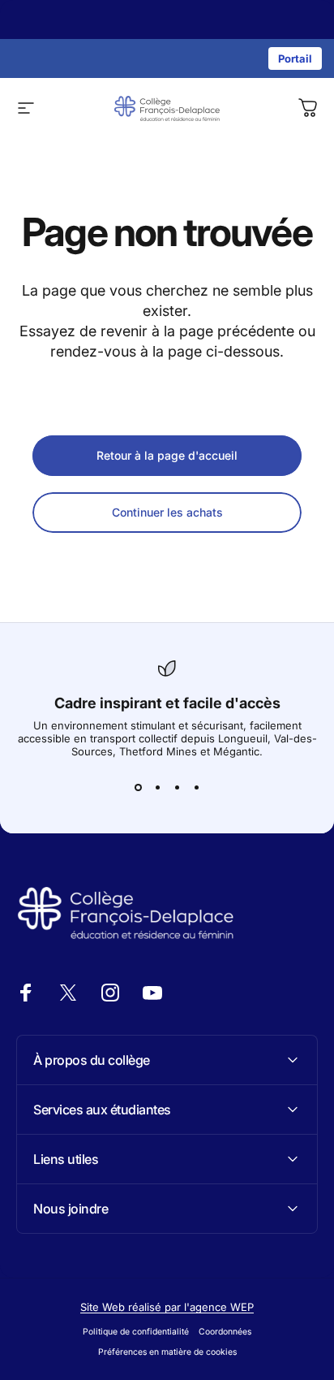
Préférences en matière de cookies (167, 1352)
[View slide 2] (157, 787)
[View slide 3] (176, 787)
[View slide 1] (138, 787)
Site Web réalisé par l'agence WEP (167, 1306)
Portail (295, 58)
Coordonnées (225, 1331)
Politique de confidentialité (136, 1331)
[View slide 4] (196, 787)
